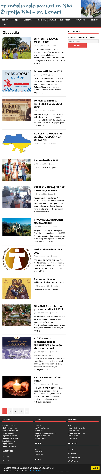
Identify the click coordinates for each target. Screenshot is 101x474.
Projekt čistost (40, 438)
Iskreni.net (39, 431)
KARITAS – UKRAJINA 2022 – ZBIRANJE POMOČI (50, 189)
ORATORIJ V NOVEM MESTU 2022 (46, 40)
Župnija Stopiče (8, 443)
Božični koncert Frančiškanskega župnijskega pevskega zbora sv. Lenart (48, 343)
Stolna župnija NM (9, 433)
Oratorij (38, 449)
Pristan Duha (73, 436)
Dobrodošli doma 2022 (48, 71)
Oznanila (5, 461)
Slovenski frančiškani (10, 431)
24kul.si (38, 425)
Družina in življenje (42, 428)
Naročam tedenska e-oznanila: (81, 37)
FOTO (4, 25)
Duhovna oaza (73, 431)
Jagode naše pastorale (76, 433)
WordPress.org (73, 461)
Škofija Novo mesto (9, 428)
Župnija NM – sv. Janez (10, 438)
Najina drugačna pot (42, 436)
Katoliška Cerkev (8, 425)
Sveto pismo (72, 438)
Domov (5, 20)
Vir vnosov (72, 453)
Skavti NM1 (39, 454)
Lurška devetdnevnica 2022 (48, 251)
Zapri (95, 468)
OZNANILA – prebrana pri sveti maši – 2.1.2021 (48, 307)
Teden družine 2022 (46, 160)
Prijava (70, 449)
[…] (38, 63)
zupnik (54, 45)
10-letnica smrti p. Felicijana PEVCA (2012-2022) (48, 104)
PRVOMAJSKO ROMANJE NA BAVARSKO (48, 221)
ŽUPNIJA (15, 20)
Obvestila (6, 457)
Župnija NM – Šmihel (9, 436)
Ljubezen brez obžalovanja (45, 433)
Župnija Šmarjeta (8, 441)
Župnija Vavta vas (9, 446)
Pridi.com (38, 452)
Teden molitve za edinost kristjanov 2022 (49, 281)
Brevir (70, 425)
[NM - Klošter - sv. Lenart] (50, 16)
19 (21, 411)
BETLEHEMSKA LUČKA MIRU (47, 379)
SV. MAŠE (52, 20)
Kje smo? (94, 20)
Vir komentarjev (74, 457)
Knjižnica (42, 20)
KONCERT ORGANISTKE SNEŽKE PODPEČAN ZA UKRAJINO (48, 137)
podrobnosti (35, 470)
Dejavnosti (80, 20)
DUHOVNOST (65, 20)
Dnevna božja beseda (76, 428)
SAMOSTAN (28, 20)
